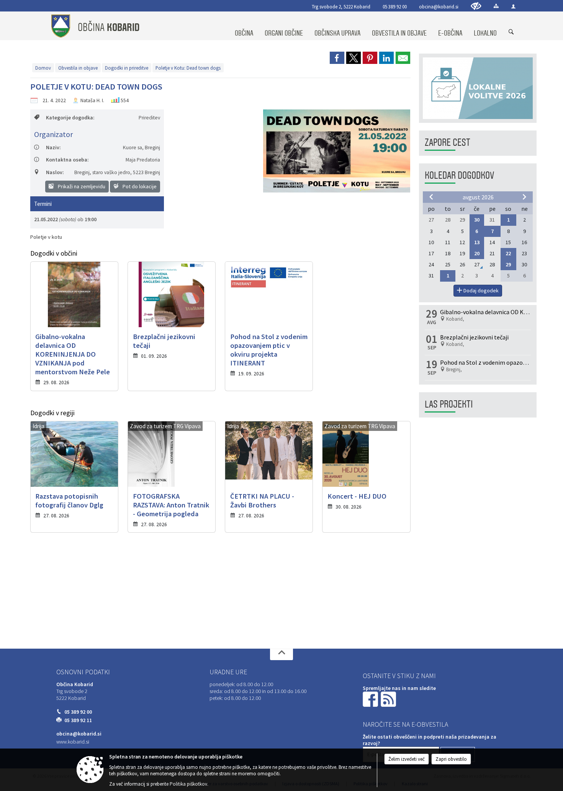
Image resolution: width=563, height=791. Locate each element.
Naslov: (55, 172)
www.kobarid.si (72, 742)
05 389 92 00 (395, 6)
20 (477, 253)
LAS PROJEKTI (449, 404)
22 (508, 253)
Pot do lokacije (139, 186)
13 (477, 242)
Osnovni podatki (83, 672)
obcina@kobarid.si (438, 6)
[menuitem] (244, 26)
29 (508, 264)
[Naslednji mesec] (524, 197)
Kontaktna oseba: (67, 160)
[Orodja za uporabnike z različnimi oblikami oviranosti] (476, 6)
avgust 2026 (478, 197)
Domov (43, 68)
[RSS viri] (389, 699)
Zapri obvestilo (451, 759)
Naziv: (53, 147)
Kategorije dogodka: (70, 117)
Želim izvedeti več (406, 759)
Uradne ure (228, 672)
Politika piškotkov (188, 784)
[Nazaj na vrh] (281, 654)
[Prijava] (513, 6)
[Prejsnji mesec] (431, 197)
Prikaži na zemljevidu (81, 186)
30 (477, 219)
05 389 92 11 (78, 720)
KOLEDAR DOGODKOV (459, 175)
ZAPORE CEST (447, 142)
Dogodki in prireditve (126, 68)
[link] (337, 58)
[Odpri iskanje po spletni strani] (511, 32)
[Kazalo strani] (496, 5)
